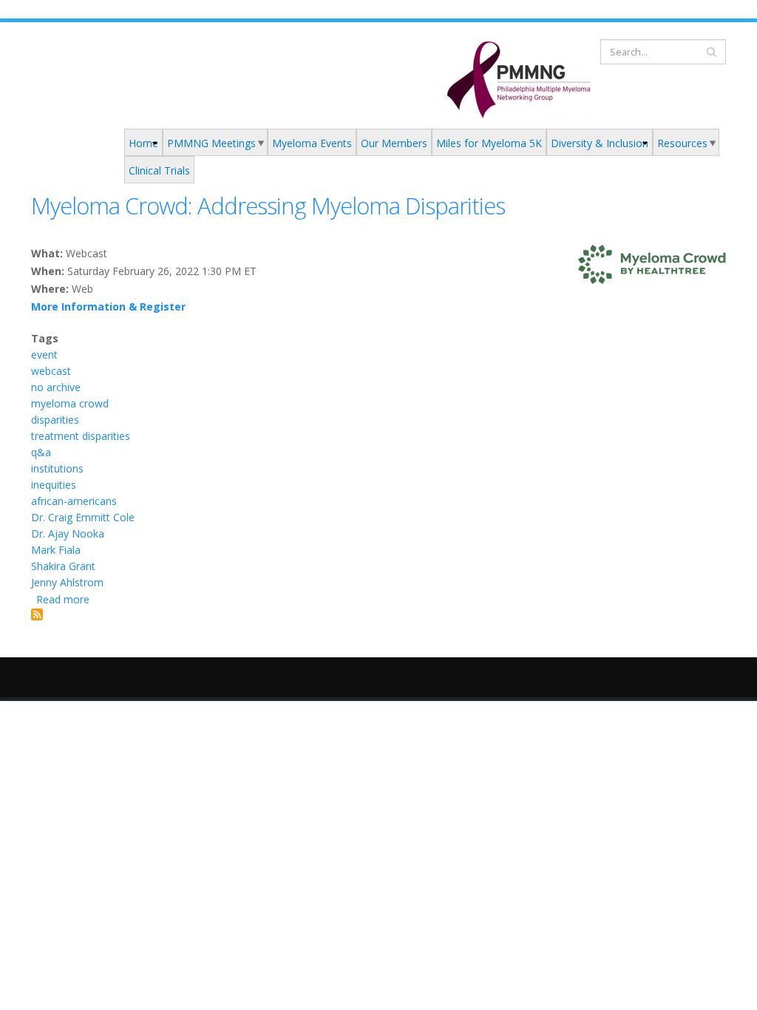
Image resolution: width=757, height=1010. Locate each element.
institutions (57, 468)
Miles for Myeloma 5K (489, 143)
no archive (56, 387)
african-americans (74, 501)
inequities (53, 485)
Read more (62, 599)
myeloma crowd (70, 403)
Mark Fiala (56, 550)
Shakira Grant (63, 566)
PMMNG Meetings (211, 143)
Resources (682, 143)
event (44, 355)
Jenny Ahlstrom (67, 582)
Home (143, 143)
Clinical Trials (159, 170)
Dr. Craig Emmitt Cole (83, 517)
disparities (55, 420)
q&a (41, 452)
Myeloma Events (312, 143)
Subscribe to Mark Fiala (37, 614)
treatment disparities (80, 436)
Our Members (394, 143)
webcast (51, 371)
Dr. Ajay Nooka (67, 533)
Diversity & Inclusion (599, 143)
